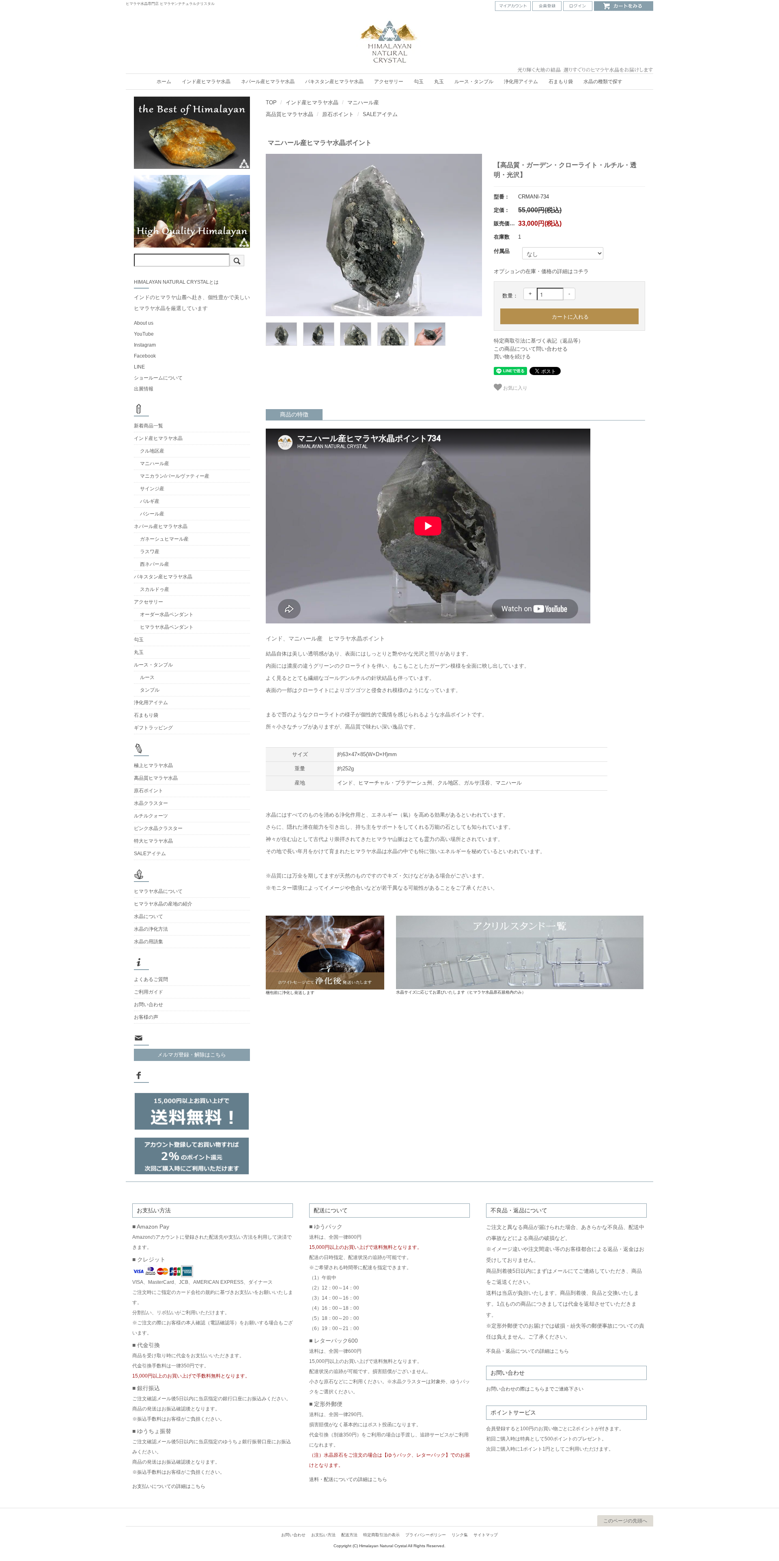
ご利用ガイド (148, 992)
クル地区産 (152, 451)
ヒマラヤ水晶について (158, 891)
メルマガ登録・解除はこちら (191, 1055)
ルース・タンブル (473, 81)
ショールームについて (158, 378)
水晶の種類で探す (602, 81)
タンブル (149, 690)
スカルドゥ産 (154, 589)
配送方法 (349, 1535)
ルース (147, 677)
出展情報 (143, 389)
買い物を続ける (512, 357)
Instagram (145, 345)
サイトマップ (485, 1535)
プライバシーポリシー (425, 1535)
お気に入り (514, 387)
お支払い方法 (323, 1535)
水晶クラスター (151, 803)
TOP (271, 102)
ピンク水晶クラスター (158, 828)
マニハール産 (363, 102)
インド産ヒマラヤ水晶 (206, 81)
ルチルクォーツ (151, 816)
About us (143, 323)
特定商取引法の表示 (381, 1535)
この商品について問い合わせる (531, 349)
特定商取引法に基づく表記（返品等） (538, 341)
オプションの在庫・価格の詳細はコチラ (541, 271)
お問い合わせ (148, 1004)
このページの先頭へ (625, 1521)
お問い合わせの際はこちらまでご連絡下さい (534, 1389)
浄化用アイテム (521, 81)
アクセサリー (388, 81)
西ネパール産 (154, 564)
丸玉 (439, 81)
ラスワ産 (149, 551)
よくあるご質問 (151, 979)
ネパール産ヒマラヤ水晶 (268, 81)
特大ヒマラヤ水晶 (153, 841)
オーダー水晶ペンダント (167, 614)
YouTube (144, 334)
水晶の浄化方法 (151, 929)
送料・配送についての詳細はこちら (348, 1479)
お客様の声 (146, 1017)
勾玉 (419, 81)
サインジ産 (152, 489)
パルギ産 (149, 501)
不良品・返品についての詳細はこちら (527, 1351)
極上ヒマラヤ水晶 (153, 765)
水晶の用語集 (148, 941)
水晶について (148, 916)
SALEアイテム (380, 114)
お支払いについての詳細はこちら (168, 1486)
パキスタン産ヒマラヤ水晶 (334, 81)
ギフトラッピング (153, 728)
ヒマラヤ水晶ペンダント (167, 627)
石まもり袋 (561, 81)
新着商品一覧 (148, 426)
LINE (139, 367)
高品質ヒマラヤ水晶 (289, 114)
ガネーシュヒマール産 (164, 539)
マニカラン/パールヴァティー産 (174, 476)
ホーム (164, 81)
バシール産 (152, 514)
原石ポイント (338, 114)
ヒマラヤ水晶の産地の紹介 (163, 904)
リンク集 (460, 1535)
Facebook (145, 356)
